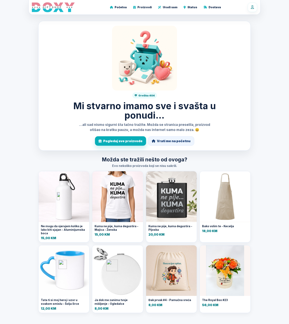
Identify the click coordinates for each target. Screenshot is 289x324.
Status (192, 7)
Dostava (215, 7)
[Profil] (252, 7)
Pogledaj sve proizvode (123, 141)
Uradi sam (170, 7)
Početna (121, 7)
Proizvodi (144, 7)
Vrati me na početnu (174, 141)
